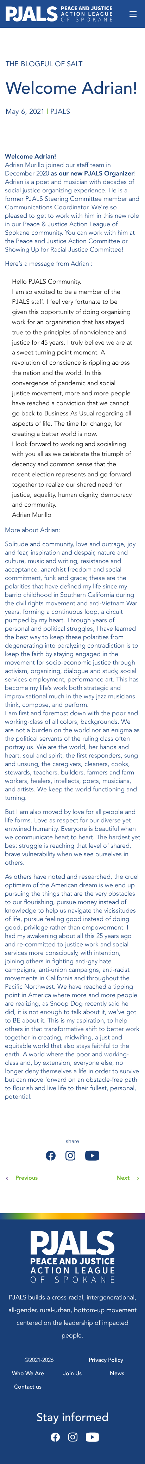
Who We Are (28, 1373)
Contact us (28, 1387)
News (117, 1373)
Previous (26, 1178)
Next (123, 1178)
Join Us (72, 1373)
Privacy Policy (106, 1360)
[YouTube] (90, 1437)
